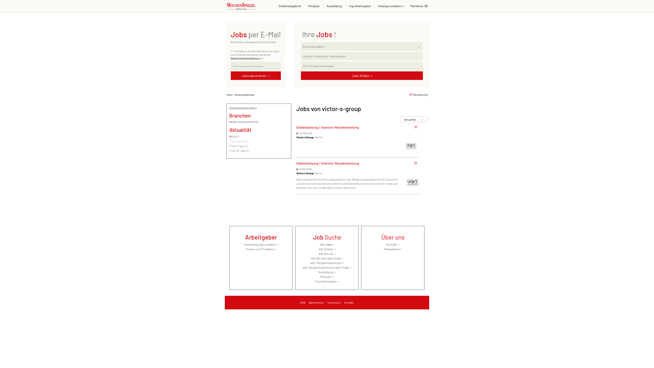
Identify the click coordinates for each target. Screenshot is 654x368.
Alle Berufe (325, 254)
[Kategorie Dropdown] (419, 45)
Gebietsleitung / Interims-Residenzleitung (327, 127)
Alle (326, 244)
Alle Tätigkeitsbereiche (326, 263)
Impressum (334, 302)
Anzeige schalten (390, 6)
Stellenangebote (290, 6)
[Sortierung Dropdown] (422, 119)
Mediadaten (392, 249)
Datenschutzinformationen (245, 58)
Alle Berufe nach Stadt (326, 258)
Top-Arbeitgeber (326, 281)
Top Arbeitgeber (360, 6)
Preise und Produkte (260, 249)
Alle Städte (325, 249)
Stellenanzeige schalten (260, 244)
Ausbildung (334, 6)
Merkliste (416, 6)
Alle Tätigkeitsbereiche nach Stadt (325, 267)
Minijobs (314, 6)
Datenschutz (316, 302)
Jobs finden (360, 76)
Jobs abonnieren (254, 76)
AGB (302, 302)
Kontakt (391, 244)
